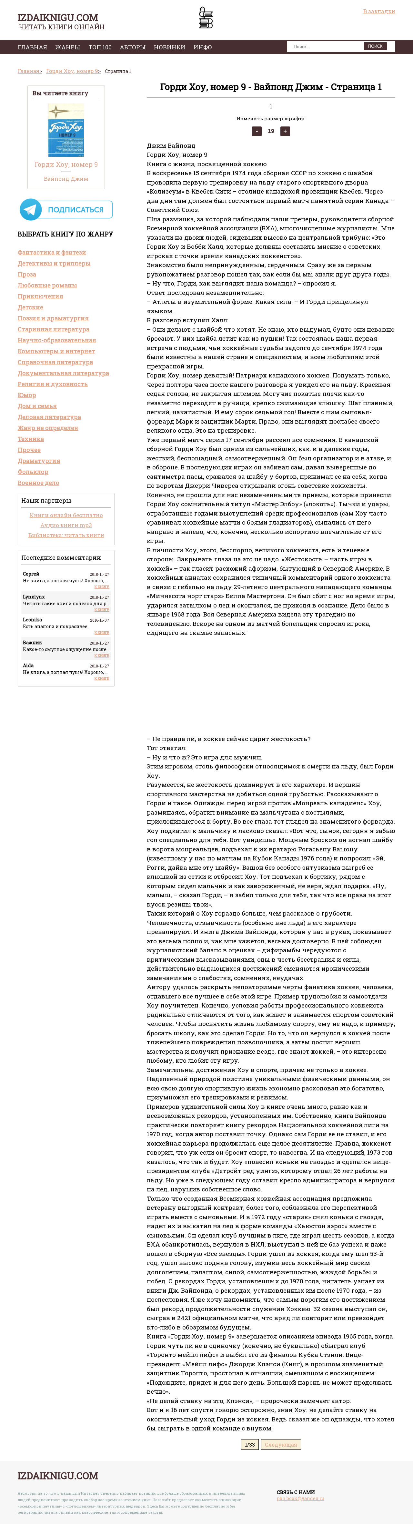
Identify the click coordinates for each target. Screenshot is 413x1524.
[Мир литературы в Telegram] (66, 220)
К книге (102, 586)
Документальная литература (63, 373)
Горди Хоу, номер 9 (66, 164)
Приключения (40, 296)
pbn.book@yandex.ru (300, 1498)
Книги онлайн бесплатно (66, 515)
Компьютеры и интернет (56, 351)
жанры (67, 47)
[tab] (66, 252)
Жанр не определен (48, 428)
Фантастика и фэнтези (52, 252)
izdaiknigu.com (58, 17)
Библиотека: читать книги (66, 535)
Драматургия (39, 461)
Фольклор (33, 472)
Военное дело (38, 482)
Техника (31, 439)
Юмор (27, 395)
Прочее (29, 450)
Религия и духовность (53, 384)
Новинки (170, 47)
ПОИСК (375, 46)
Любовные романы (47, 285)
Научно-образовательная (57, 340)
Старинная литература (53, 329)
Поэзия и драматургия (53, 318)
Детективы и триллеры (54, 263)
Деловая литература (49, 417)
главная (32, 47)
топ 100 (100, 47)
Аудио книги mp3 (66, 525)
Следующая (281, 1444)
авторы (133, 47)
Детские (30, 307)
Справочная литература (55, 362)
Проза (27, 274)
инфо (203, 47)
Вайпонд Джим (66, 178)
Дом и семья (37, 406)
